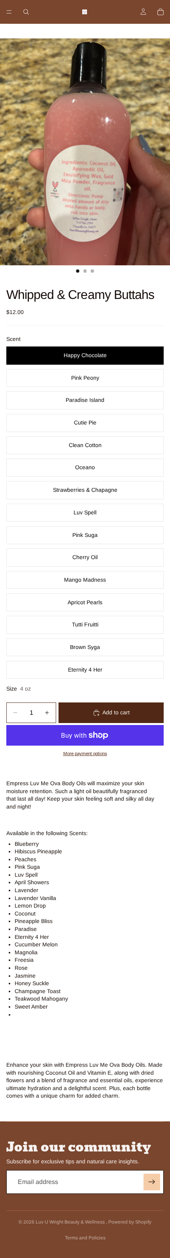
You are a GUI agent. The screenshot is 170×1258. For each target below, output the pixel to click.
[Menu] (9, 12)
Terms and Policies (85, 1238)
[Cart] (160, 12)
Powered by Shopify (129, 1222)
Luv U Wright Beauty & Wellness (71, 1222)
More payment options (85, 753)
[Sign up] (152, 1182)
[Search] (26, 12)
